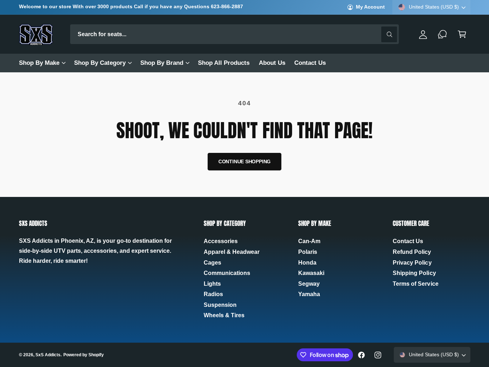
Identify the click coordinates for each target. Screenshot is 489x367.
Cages (212, 263)
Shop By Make (39, 62)
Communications (227, 273)
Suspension (220, 305)
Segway (309, 284)
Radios (213, 294)
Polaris (307, 252)
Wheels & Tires (224, 315)
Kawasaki (311, 273)
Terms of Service (415, 284)
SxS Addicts (47, 354)
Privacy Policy (412, 263)
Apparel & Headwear (232, 252)
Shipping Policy (414, 273)
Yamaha (309, 294)
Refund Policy (412, 252)
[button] (41, 63)
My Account (370, 7)
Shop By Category (100, 62)
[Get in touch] (442, 34)
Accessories (221, 241)
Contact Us (408, 241)
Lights (212, 284)
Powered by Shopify (83, 354)
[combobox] (234, 34)
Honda (307, 263)
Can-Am (309, 241)
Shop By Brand (161, 62)
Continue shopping (244, 161)
